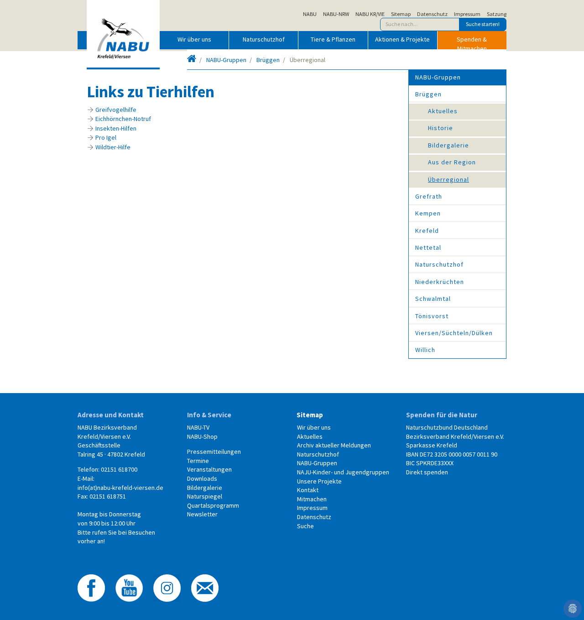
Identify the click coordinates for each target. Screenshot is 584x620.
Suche (305, 526)
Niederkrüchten (439, 282)
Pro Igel (105, 137)
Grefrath (428, 196)
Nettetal (428, 247)
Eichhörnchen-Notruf (123, 119)
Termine (198, 461)
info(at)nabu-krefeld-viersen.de (120, 487)
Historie (440, 128)
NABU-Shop (202, 436)
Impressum (467, 14)
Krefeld (427, 230)
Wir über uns (194, 39)
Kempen (428, 213)
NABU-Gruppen (226, 60)
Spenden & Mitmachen (472, 42)
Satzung (496, 14)
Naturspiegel (204, 496)
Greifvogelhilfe (115, 109)
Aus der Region (452, 162)
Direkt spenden (427, 472)
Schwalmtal (433, 298)
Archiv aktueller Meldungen (334, 445)
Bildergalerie (448, 145)
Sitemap (401, 14)
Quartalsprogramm (213, 505)
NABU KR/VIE (370, 14)
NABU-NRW (336, 14)
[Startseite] (191, 60)
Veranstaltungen (209, 469)
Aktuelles (443, 111)
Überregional (448, 179)
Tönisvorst (431, 316)
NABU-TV (198, 427)
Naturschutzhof (264, 39)
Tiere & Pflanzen (333, 39)
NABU (310, 14)
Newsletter (202, 514)
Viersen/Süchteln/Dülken (454, 333)
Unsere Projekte (319, 481)
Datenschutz (432, 14)
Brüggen (268, 60)
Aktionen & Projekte (402, 39)
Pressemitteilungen (214, 451)
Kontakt (307, 490)
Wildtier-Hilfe (112, 147)
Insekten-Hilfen (115, 128)
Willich (425, 350)
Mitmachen (312, 499)
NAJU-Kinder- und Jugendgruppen (343, 472)
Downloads (202, 478)
